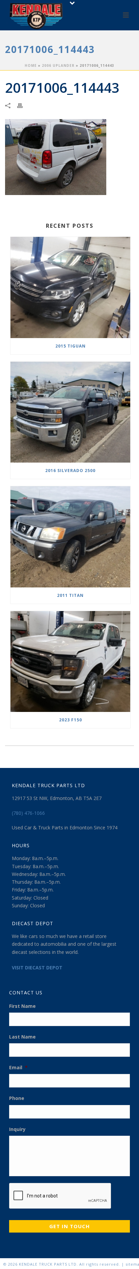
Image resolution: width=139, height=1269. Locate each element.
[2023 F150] (70, 661)
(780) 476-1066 (28, 813)
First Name (22, 1006)
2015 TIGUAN (70, 346)
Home (31, 65)
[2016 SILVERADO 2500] (70, 412)
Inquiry (17, 1129)
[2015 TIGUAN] (70, 287)
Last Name (22, 1037)
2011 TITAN (70, 595)
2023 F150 (70, 720)
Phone (16, 1098)
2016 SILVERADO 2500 (70, 470)
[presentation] (60, 1196)
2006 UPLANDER (58, 65)
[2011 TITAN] (70, 536)
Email (18, 1068)
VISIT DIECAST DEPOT (37, 967)
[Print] (23, 105)
